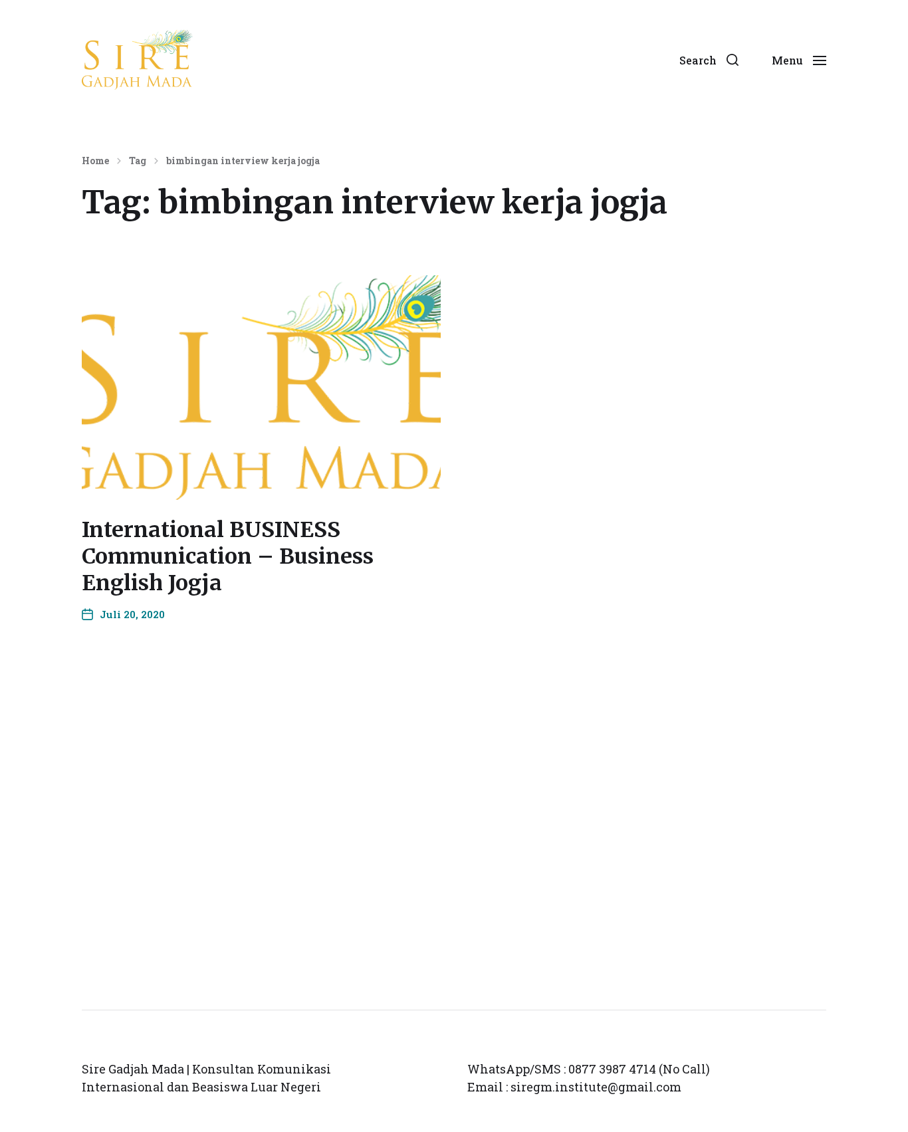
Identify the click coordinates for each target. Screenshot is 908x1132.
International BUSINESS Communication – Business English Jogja (228, 556)
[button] (709, 60)
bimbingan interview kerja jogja (243, 161)
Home (95, 161)
